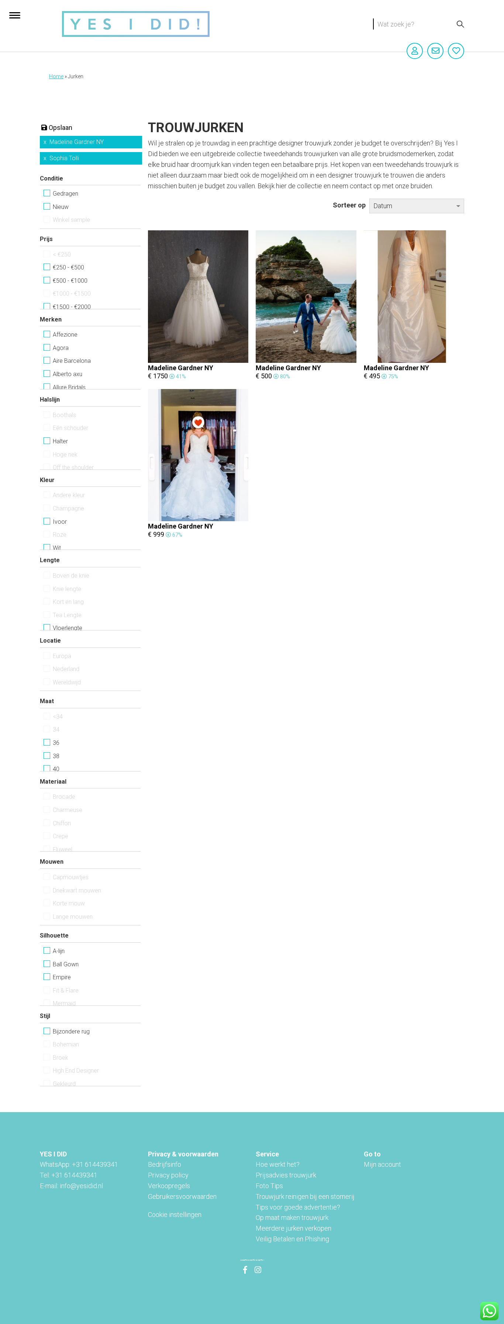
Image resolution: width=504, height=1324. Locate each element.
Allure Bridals (69, 387)
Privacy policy (168, 1175)
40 (56, 769)
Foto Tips (269, 1186)
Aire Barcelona (72, 360)
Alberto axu (67, 374)
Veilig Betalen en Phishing (292, 1239)
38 (56, 756)
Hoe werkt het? (278, 1164)
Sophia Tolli (64, 158)
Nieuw (61, 206)
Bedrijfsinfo (164, 1164)
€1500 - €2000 (72, 306)
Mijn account (382, 1164)
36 (56, 742)
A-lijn (59, 951)
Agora (61, 347)
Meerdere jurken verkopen (293, 1228)
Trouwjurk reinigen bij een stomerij (305, 1196)
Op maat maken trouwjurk (292, 1217)
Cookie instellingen (174, 1214)
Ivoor (60, 521)
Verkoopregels (169, 1186)
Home (56, 76)
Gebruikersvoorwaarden (182, 1196)
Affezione (65, 334)
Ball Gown (66, 964)
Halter (60, 441)
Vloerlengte (67, 628)
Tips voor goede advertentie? (298, 1207)
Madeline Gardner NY (76, 141)
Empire (62, 977)
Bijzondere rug (71, 1031)
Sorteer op (349, 205)
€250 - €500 (68, 267)
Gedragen (65, 193)
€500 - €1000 (70, 280)
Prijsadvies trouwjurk (286, 1175)
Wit (57, 547)
